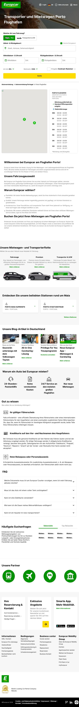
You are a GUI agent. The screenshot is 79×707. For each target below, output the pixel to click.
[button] (24, 119)
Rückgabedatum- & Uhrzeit (51, 55)
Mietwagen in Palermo (42, 537)
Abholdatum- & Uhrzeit (12, 55)
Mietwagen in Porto (60, 537)
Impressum (45, 701)
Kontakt (18, 703)
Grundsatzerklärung (29, 703)
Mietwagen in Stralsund (70, 537)
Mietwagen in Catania (51, 537)
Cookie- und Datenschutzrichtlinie (27, 701)
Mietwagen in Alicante (51, 533)
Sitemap (53, 701)
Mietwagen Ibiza (60, 533)
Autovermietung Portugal (24, 84)
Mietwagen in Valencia (70, 533)
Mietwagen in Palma (42, 533)
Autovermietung (7, 84)
